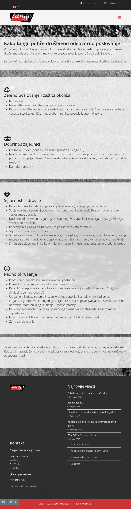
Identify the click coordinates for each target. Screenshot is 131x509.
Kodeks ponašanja (79, 444)
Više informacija (65, 507)
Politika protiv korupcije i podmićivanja (89, 450)
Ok (3, 502)
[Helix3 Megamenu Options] (119, 17)
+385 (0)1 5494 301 (91, 3)
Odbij (13, 502)
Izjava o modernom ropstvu (83, 457)
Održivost (75, 463)
